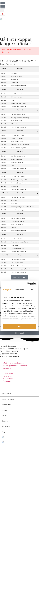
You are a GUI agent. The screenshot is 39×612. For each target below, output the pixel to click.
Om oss (4, 415)
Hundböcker (6, 404)
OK (19, 326)
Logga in (5, 432)
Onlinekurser (6, 394)
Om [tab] (32, 290)
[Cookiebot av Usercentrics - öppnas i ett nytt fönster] (28, 283)
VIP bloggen (6, 426)
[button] (2, 10)
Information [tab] (19, 290)
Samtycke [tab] (7, 290)
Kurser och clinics (8, 399)
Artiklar (4, 410)
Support (5, 421)
